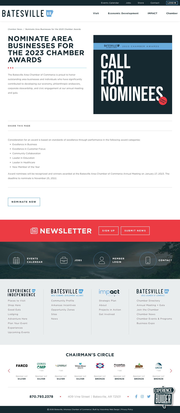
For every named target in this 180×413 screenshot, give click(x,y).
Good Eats (14, 309)
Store (141, 3)
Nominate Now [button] (24, 201)
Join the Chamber (148, 309)
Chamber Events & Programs (154, 318)
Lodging (13, 314)
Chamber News (15, 29)
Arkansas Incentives (63, 305)
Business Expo (146, 323)
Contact (155, 3)
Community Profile (62, 300)
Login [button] (172, 3)
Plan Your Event (17, 323)
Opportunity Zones (63, 309)
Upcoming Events (19, 332)
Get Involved (107, 314)
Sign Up (108, 230)
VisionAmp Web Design (109, 409)
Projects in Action (110, 309)
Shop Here (14, 305)
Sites (54, 314)
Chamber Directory (148, 300)
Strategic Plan (107, 300)
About (103, 305)
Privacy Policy (127, 409)
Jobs (128, 3)
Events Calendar (110, 3)
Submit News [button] (135, 230)
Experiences (15, 327)
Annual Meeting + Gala (151, 305)
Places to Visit (16, 300)
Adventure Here (17, 318)
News (54, 318)
